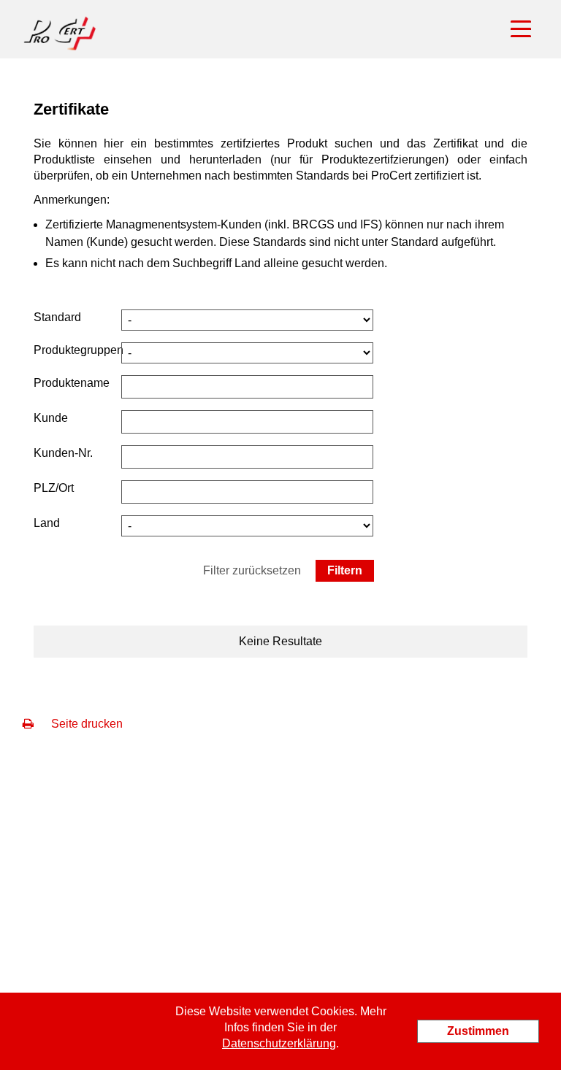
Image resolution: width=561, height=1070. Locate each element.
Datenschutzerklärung (279, 1043)
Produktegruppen (78, 350)
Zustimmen (478, 1031)
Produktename (72, 383)
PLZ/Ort (54, 488)
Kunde (51, 418)
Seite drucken (85, 723)
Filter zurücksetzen (252, 570)
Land (47, 523)
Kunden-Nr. (63, 453)
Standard (57, 317)
